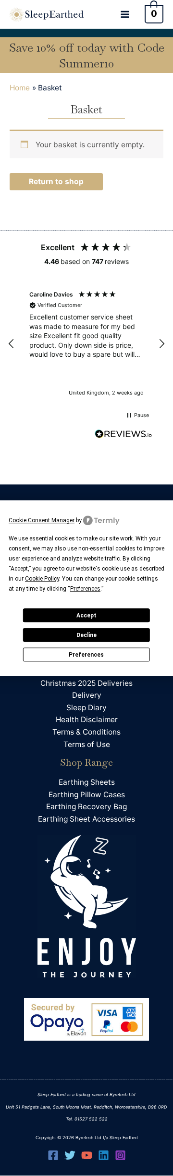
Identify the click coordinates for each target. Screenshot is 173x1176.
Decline (86, 635)
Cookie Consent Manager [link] (41, 520)
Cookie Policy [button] (42, 578)
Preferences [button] (85, 588)
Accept (86, 615)
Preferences (86, 654)
